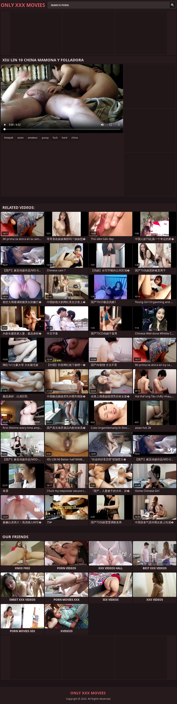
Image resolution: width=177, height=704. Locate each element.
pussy (45, 137)
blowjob (8, 137)
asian (20, 137)
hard (64, 137)
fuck (55, 137)
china (74, 137)
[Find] (173, 5)
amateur (33, 137)
